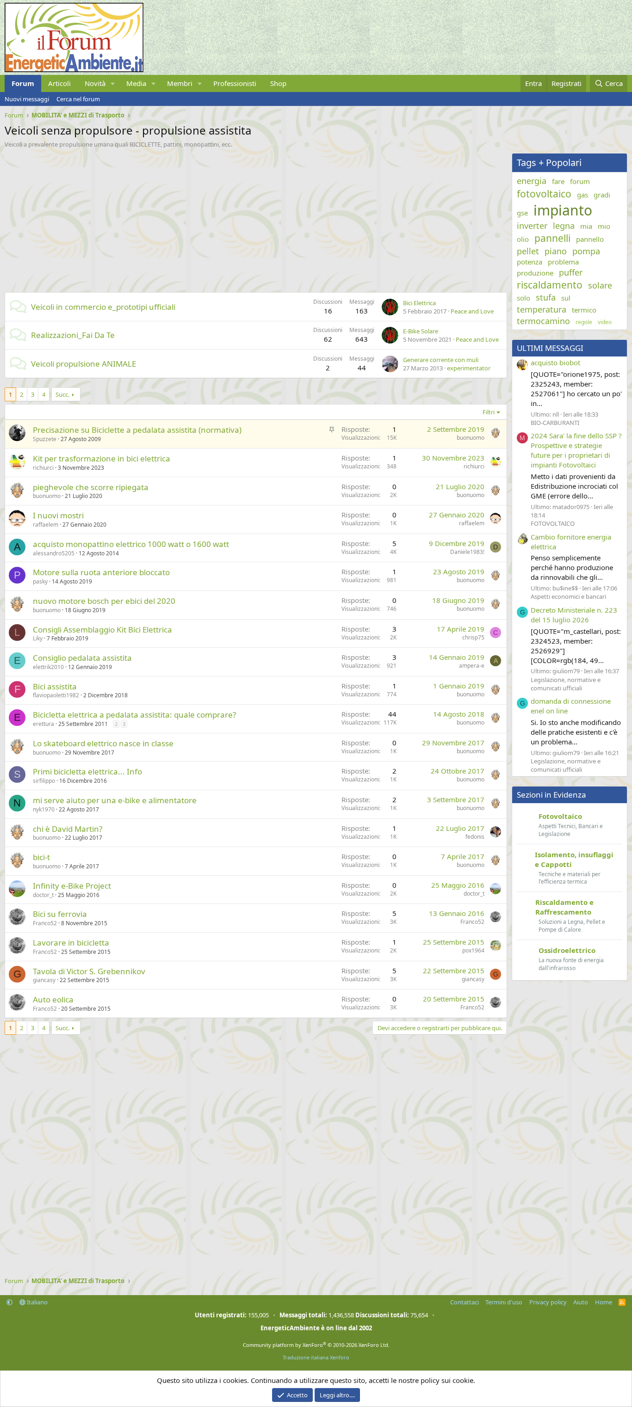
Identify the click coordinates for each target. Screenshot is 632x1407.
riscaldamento (549, 284)
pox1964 (473, 950)
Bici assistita (55, 686)
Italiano (36, 1302)
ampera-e (471, 666)
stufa (546, 297)
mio (604, 226)
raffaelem (45, 524)
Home (603, 1302)
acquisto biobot (555, 362)
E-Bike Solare (420, 331)
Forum (23, 83)
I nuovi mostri (58, 515)
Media (136, 83)
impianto (562, 210)
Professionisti (234, 83)
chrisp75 (473, 637)
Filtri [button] (489, 412)
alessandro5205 (53, 553)
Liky (38, 638)
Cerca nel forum (78, 99)
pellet (528, 251)
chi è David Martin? (67, 828)
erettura (43, 724)
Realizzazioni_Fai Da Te (73, 335)
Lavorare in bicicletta (71, 942)
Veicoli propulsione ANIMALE (83, 363)
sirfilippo (44, 781)
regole (584, 322)
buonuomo (470, 438)
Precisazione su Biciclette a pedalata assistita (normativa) (137, 429)
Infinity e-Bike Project (72, 885)
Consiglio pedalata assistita (82, 657)
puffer (570, 272)
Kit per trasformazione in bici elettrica (101, 458)
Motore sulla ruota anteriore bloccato (101, 572)
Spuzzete (44, 439)
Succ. (62, 394)
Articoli (59, 83)
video (605, 322)
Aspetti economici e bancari (568, 596)
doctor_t (43, 895)
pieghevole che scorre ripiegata (91, 487)
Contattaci (464, 1302)
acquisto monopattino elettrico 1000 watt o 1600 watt (131, 544)
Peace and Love (472, 311)
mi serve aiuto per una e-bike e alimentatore (115, 800)
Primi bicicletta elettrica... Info (87, 771)
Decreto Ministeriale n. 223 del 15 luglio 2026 (574, 614)
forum (580, 181)
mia (586, 226)
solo (523, 297)
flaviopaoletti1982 (56, 695)
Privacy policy (548, 1302)
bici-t (41, 857)
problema (563, 261)
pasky (40, 581)
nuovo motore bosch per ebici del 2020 (104, 601)
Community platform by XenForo (316, 1344)
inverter (532, 225)
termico (584, 309)
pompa (586, 251)
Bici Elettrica (419, 303)
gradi (602, 194)
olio (523, 239)
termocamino (543, 320)
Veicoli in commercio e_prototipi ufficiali (103, 306)
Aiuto (580, 1302)
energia (531, 180)
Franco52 (45, 923)
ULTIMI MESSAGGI (550, 348)
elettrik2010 (48, 667)
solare (600, 285)
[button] (112, 83)
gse (522, 212)
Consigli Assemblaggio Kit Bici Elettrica (102, 629)
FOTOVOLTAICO (553, 523)
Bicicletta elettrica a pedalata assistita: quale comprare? (134, 714)
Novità (95, 83)
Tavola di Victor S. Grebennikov (89, 971)
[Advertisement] (253, 218)
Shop (278, 83)
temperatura (541, 309)
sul (565, 297)
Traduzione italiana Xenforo (316, 1357)
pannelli (552, 238)
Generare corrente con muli (440, 360)
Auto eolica (53, 999)
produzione (535, 272)
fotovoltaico (544, 193)
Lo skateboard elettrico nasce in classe (103, 743)
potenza (529, 261)
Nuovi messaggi (27, 99)
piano (556, 251)
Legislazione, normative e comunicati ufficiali (566, 684)
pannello (590, 239)
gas (582, 194)
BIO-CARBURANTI (555, 422)
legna (564, 225)
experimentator (468, 368)
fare (558, 181)
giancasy (44, 980)
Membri (179, 83)
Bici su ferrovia (60, 914)
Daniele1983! (467, 552)
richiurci (43, 468)
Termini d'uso (503, 1302)
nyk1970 (44, 809)
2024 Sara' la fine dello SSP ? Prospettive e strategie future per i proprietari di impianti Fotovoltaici (576, 450)
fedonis (474, 837)
